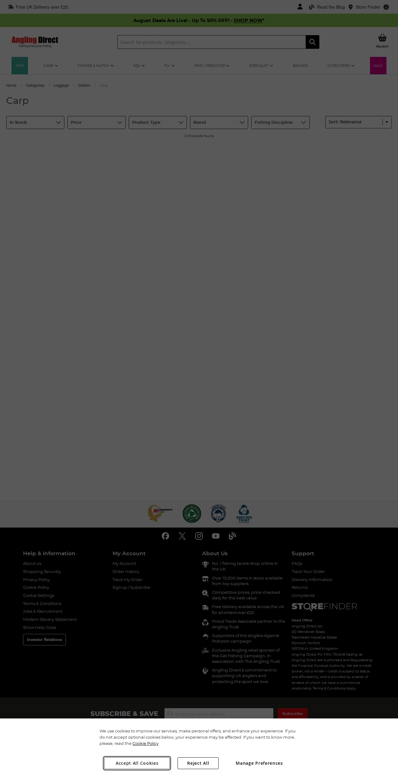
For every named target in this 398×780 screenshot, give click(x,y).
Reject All (198, 763)
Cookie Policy (145, 743)
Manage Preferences (259, 763)
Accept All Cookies (137, 763)
